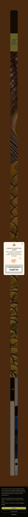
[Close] (26, 488)
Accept (14, 508)
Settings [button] (14, 514)
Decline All (14, 511)
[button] (22, 244)
